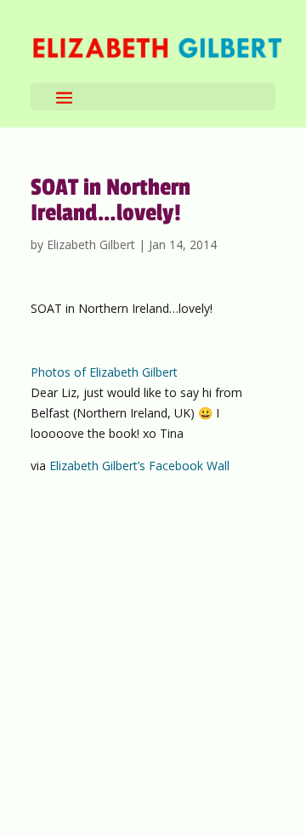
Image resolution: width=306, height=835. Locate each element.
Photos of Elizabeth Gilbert (104, 372)
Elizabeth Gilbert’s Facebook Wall (139, 465)
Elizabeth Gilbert (91, 244)
